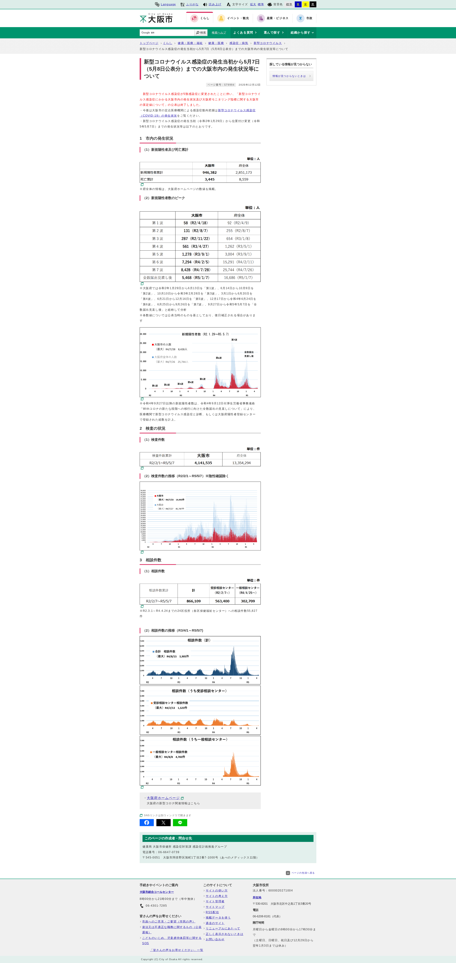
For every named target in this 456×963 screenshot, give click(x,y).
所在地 (257, 897)
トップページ (149, 43)
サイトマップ (215, 906)
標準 (261, 4)
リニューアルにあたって (223, 928)
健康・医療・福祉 (190, 43)
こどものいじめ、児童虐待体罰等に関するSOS (172, 940)
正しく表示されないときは (224, 934)
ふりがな (192, 4)
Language (168, 4)
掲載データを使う (218, 917)
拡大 (253, 4)
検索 (203, 32)
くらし (167, 43)
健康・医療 (216, 43)
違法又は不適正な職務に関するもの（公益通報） (172, 930)
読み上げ (215, 4)
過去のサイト (215, 923)
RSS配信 (212, 912)
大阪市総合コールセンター (157, 891)
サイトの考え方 (217, 896)
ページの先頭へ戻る (303, 872)
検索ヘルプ (219, 32)
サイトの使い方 (217, 890)
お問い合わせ (215, 939)
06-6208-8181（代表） (267, 916)
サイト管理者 (215, 901)
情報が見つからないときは (289, 76)
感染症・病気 (238, 43)
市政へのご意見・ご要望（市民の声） (168, 921)
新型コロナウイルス (268, 43)
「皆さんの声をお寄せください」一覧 (176, 950)
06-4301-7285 (156, 905)
